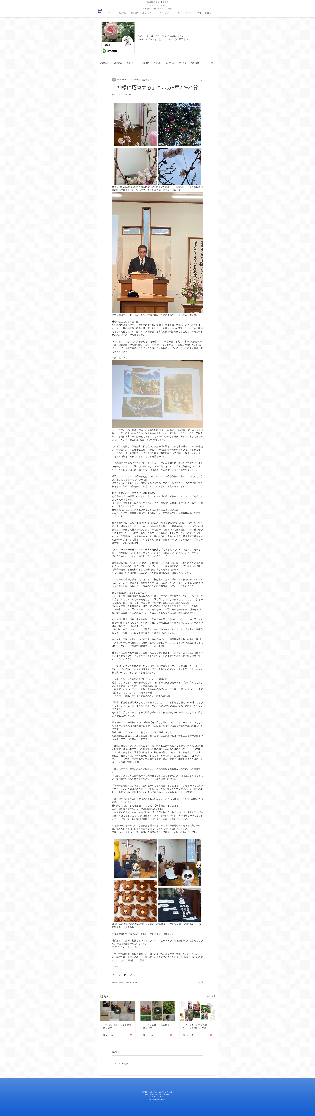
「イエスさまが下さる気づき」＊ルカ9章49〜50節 (196, 1027)
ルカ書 (115, 966)
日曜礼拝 (145, 63)
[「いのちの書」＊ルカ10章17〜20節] (157, 1011)
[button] (212, 63)
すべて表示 (211, 996)
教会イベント (132, 63)
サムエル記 (170, 63)
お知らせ (157, 63)
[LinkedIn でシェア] (125, 975)
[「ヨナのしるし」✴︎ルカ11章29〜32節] (117, 1011)
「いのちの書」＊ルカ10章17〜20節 (156, 1027)
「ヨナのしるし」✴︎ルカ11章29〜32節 (117, 1027)
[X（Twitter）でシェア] (119, 975)
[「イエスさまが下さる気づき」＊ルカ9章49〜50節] (197, 1011)
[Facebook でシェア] (113, 975)
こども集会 (117, 63)
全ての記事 (104, 63)
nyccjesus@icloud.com (157, 1099)
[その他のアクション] (201, 79)
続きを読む (195, 63)
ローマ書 (182, 63)
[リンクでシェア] (131, 975)
